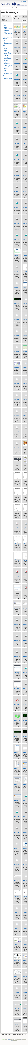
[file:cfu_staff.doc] (17, 203)
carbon (5, 27)
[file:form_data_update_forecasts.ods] (17, 379)
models (6, 55)
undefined (6, 72)
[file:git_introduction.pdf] (17, 411)
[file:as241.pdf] (17, 90)
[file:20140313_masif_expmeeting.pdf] (17, 42)
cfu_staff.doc (17, 207)
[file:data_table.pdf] (17, 267)
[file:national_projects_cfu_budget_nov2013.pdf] (17, 635)
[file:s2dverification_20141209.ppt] (17, 924)
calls (5, 25)
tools (6, 42)
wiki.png (17, 1024)
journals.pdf (17, 528)
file (4, 40)
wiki (5, 77)
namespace (7, 57)
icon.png (16, 463)
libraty (5, 50)
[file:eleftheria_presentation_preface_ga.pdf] (17, 283)
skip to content (24, 1)
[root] (4, 23)
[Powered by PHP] (11, 1039)
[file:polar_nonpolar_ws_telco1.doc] (17, 812)
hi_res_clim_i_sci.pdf (20, 431)
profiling (6, 60)
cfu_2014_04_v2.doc (19, 159)
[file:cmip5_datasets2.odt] (17, 235)
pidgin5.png (17, 768)
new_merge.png (18, 688)
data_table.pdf (18, 271)
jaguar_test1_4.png (19, 495)
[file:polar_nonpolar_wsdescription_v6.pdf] (17, 828)
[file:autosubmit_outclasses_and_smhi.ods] (17, 123)
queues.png (17, 880)
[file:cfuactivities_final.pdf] (17, 219)
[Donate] (5, 1039)
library (5, 48)
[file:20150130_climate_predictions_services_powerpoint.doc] (17, 74)
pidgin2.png (17, 752)
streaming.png (18, 976)
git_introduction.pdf (19, 415)
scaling (6, 68)
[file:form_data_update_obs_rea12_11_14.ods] (17, 395)
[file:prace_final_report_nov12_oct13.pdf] (17, 844)
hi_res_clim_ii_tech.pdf (20, 447)
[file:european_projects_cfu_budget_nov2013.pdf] (17, 315)
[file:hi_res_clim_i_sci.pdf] (17, 427)
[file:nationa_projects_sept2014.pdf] (17, 619)
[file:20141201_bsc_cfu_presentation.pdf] (17, 58)
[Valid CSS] (23, 1039)
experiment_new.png (19, 367)
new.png (17, 672)
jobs (5, 47)
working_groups (8, 78)
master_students (8, 53)
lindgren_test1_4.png (20, 560)
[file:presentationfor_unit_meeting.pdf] (17, 860)
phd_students (7, 58)
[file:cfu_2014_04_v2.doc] (17, 155)
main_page (7, 52)
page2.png (17, 720)
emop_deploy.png (19, 303)
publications (7, 63)
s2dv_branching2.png (20, 896)
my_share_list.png (19, 608)
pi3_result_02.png (19, 736)
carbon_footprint (8, 28)
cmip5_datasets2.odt (19, 239)
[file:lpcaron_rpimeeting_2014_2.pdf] (17, 571)
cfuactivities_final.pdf (20, 223)
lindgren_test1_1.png (20, 544)
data (5, 32)
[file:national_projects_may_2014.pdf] (17, 651)
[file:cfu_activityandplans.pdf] (17, 171)
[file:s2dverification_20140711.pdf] (17, 908)
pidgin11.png (17, 800)
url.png (17, 1008)
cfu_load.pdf (17, 191)
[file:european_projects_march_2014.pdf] (17, 331)
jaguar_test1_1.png (19, 479)
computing (6, 30)
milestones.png (18, 592)
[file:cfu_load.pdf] (17, 187)
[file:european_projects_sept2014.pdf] (17, 347)
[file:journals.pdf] (17, 523)
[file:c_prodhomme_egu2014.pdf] (17, 139)
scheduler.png (18, 960)
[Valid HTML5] (17, 1039)
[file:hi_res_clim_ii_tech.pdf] (17, 443)
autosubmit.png (18, 111)
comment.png (17, 255)
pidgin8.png (17, 784)
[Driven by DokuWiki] (14, 1040)
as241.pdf (17, 95)
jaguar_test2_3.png (19, 512)
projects (6, 62)
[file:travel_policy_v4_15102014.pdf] (17, 988)
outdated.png (17, 704)
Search (13, 7)
